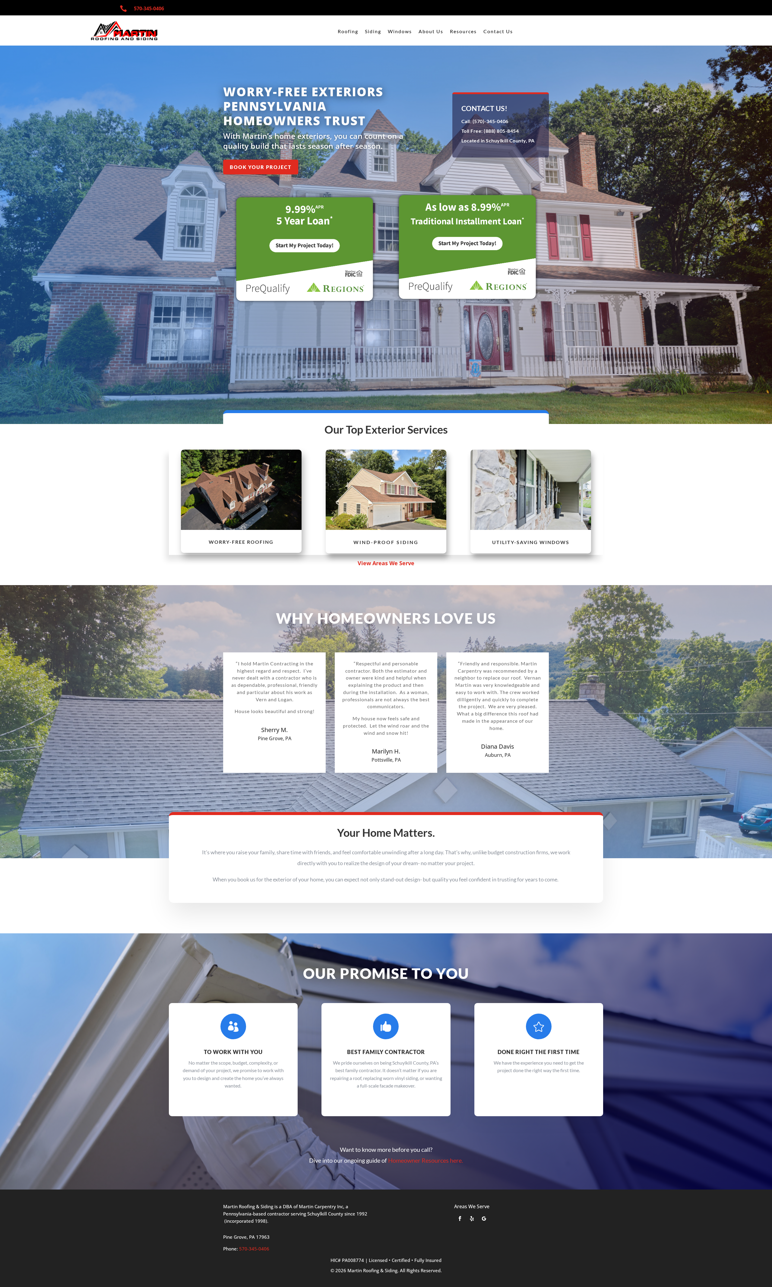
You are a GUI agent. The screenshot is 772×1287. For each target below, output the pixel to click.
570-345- (149, 8)
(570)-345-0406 (489, 121)
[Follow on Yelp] (472, 1218)
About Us (431, 31)
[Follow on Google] (484, 1218)
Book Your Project (261, 167)
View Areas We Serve (386, 563)
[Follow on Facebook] (460, 1218)
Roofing (348, 31)
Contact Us (498, 31)
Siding (373, 31)
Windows (400, 31)
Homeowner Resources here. (425, 1160)
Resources (463, 31)
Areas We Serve (471, 1206)
